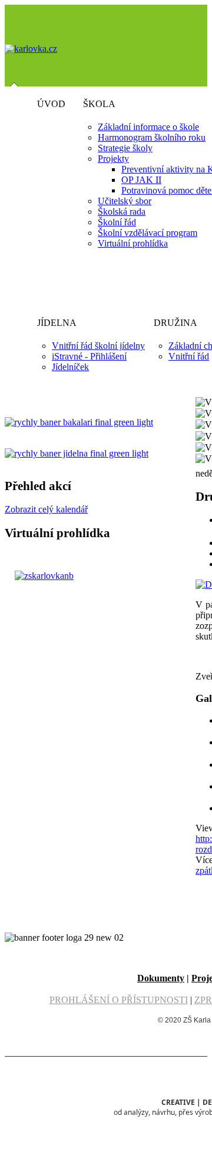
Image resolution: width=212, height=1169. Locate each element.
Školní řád (117, 222)
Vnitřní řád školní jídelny (98, 346)
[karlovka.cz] (31, 49)
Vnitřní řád (188, 356)
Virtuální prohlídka (133, 243)
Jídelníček (70, 367)
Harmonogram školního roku (152, 137)
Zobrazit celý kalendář (46, 509)
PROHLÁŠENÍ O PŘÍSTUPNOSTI (118, 1000)
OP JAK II (141, 180)
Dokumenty (160, 978)
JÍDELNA (57, 323)
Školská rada (121, 212)
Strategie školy (125, 148)
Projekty (113, 159)
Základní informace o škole (148, 127)
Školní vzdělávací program (147, 233)
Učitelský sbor (124, 201)
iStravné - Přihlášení (89, 356)
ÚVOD (51, 104)
